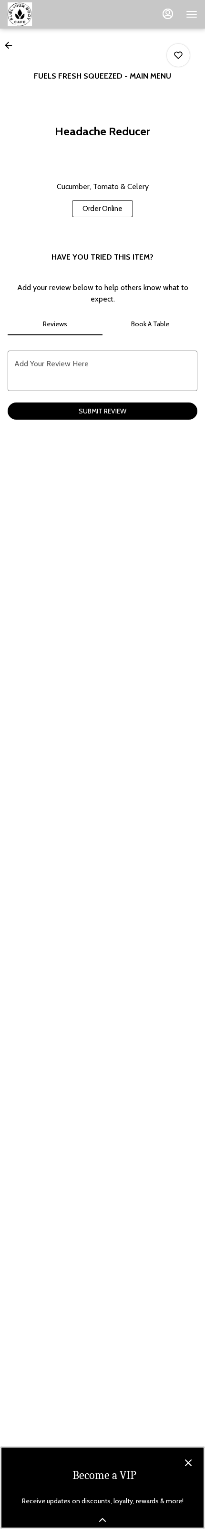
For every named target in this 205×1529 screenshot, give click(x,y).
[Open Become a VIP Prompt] (102, 1520)
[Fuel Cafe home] (50, 14)
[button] (11, 45)
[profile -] (168, 14)
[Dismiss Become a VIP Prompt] (188, 1462)
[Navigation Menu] (191, 14)
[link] (102, 208)
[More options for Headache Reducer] (178, 55)
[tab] (55, 323)
